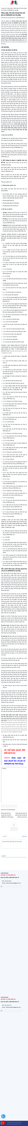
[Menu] (2, 2)
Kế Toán (8, 809)
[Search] (26, 2)
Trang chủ (3, 8)
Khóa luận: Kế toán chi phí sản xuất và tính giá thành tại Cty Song (21, 815)
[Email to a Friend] (10, 806)
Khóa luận (9, 8)
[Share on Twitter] (7, 806)
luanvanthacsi (20, 17)
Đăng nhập (24, 836)
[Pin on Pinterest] (13, 806)
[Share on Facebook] (5, 806)
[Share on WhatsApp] (2, 806)
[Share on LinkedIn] (16, 806)
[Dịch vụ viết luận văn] (14, 2)
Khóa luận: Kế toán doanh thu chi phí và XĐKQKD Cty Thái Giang (14, 761)
